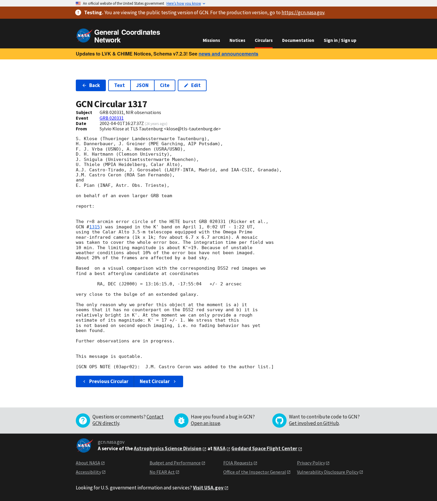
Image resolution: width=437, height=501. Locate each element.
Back (94, 85)
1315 (94, 227)
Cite (164, 85)
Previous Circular (108, 381)
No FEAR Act (162, 472)
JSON (142, 85)
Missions (211, 40)
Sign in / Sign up (340, 40)
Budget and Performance (175, 463)
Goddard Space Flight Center (264, 448)
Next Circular (155, 381)
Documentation (298, 40)
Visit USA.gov (208, 487)
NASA (219, 448)
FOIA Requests (238, 463)
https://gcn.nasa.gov (303, 12)
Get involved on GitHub (314, 423)
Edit (196, 85)
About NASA (88, 463)
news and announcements (228, 53)
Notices (237, 40)
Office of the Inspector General (254, 472)
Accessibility (88, 472)
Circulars (264, 40)
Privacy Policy (311, 463)
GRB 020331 (112, 118)
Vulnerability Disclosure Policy (328, 472)
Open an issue (205, 423)
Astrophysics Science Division (168, 448)
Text (119, 85)
